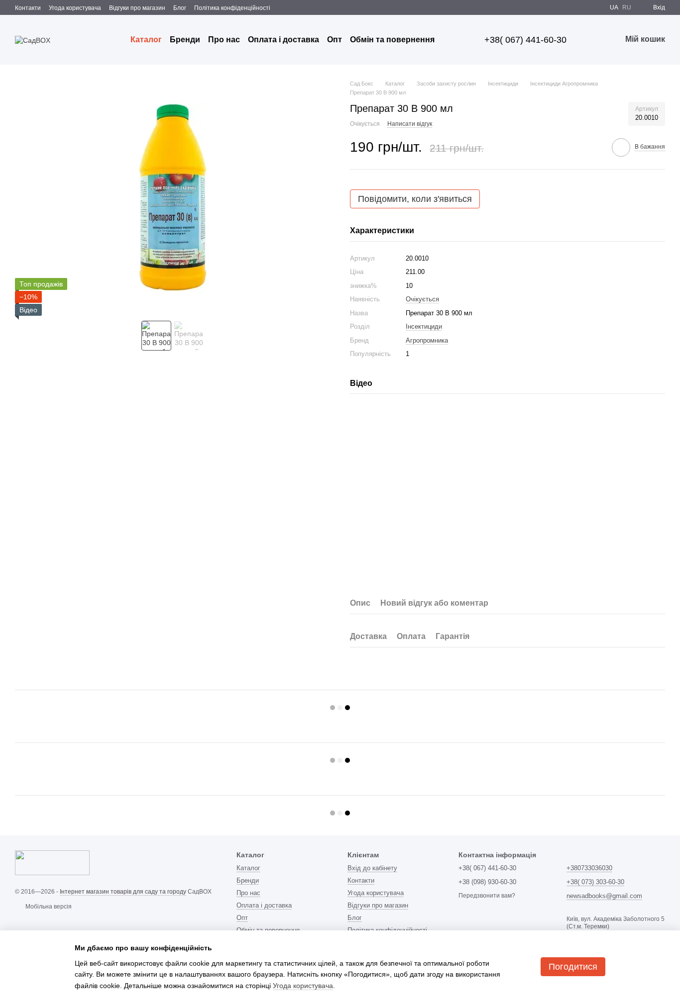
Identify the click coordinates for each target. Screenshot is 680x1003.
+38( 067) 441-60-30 (525, 39)
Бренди (185, 39)
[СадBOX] (52, 862)
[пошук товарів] (452, 40)
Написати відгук (409, 123)
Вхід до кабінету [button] (372, 868)
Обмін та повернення (392, 39)
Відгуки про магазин (137, 7)
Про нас (224, 39)
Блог (179, 7)
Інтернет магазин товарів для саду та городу (123, 891)
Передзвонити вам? (486, 895)
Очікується (422, 299)
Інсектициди (424, 326)
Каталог (146, 39)
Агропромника (427, 340)
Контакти (28, 7)
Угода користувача (75, 7)
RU (626, 7)
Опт (334, 39)
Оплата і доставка (283, 39)
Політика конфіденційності (232, 7)
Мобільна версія (48, 906)
